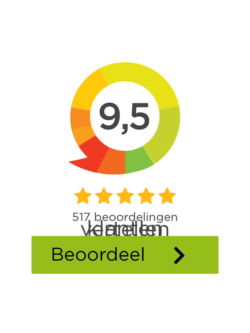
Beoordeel (98, 255)
